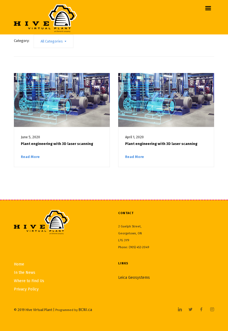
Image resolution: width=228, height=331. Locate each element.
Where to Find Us (29, 281)
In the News (24, 272)
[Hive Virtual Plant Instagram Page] (212, 309)
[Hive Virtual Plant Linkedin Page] (180, 309)
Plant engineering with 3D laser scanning (57, 144)
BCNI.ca (85, 309)
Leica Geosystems (134, 277)
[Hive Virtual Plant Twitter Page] (190, 309)
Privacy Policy (26, 289)
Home (19, 264)
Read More (30, 157)
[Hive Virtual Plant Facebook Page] (201, 309)
